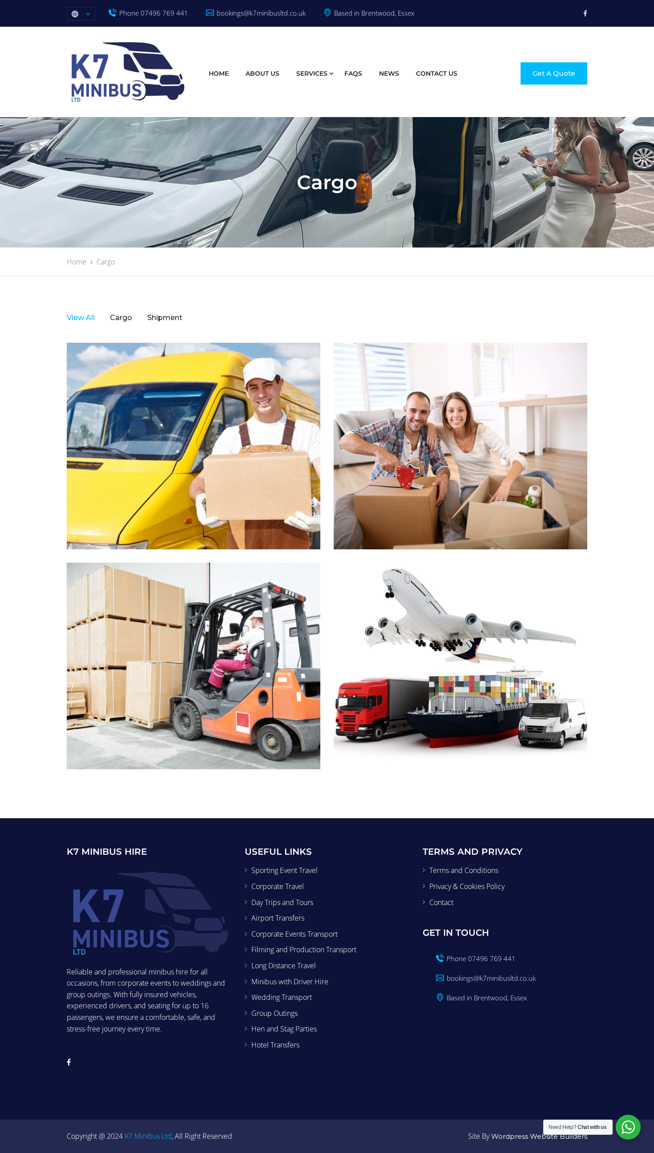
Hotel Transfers (275, 1045)
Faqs (353, 73)
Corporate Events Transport (294, 934)
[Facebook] (585, 13)
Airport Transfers (277, 918)
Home (219, 73)
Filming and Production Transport (303, 949)
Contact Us (436, 73)
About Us (262, 73)
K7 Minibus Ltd (148, 1136)
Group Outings (274, 1013)
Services (311, 73)
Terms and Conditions (463, 870)
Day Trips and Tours (282, 902)
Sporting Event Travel (284, 870)
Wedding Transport (281, 997)
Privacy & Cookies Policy (467, 886)
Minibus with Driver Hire (289, 982)
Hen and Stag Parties (284, 1029)
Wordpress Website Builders (538, 1136)
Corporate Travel (277, 886)
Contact (441, 902)
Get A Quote (554, 73)
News (389, 73)
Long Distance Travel (283, 965)
